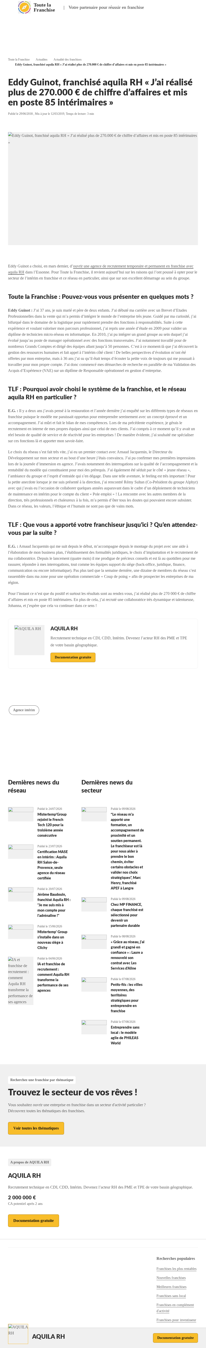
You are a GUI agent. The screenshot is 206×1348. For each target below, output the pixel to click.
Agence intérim (24, 710)
